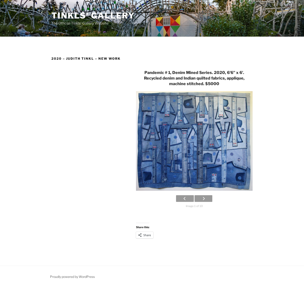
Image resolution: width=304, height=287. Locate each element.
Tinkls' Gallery (93, 15)
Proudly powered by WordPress (72, 277)
